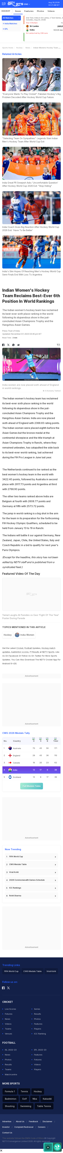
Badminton (10, 1098)
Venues (8, 1033)
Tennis (24, 1091)
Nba (35, 1098)
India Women (27, 634)
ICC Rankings (15, 888)
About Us (20, 1121)
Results (37, 1014)
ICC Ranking (40, 1033)
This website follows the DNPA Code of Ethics (23, 1138)
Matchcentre (11, 1074)
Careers (41, 1127)
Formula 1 (10, 1091)
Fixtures (8, 1014)
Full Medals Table (32, 786)
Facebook (13, 656)
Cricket (19, 648)
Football (28, 648)
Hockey (6, 11)
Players (37, 1028)
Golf (24, 1098)
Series (37, 1009)
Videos (51, 11)
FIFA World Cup (16, 856)
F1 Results (35, 652)
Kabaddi (47, 1098)
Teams (8, 1028)
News (18, 11)
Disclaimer (47, 1121)
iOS (15, 663)
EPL (6, 29)
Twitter (38, 656)
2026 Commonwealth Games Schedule (27, 880)
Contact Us (7, 1133)
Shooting (10, 1106)
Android (6, 663)
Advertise (6, 1121)
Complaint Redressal (23, 1127)
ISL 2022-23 (11, 1050)
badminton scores (20, 652)
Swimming (25, 1106)
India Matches (11, 23)
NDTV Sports (48, 652)
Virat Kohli (14, 872)
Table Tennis (44, 1106)
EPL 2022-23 (40, 1050)
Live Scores (10, 1009)
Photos (40, 11)
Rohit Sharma (15, 895)
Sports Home (7, 48)
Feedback (33, 1121)
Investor (6, 1127)
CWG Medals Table (18, 864)
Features (29, 11)
